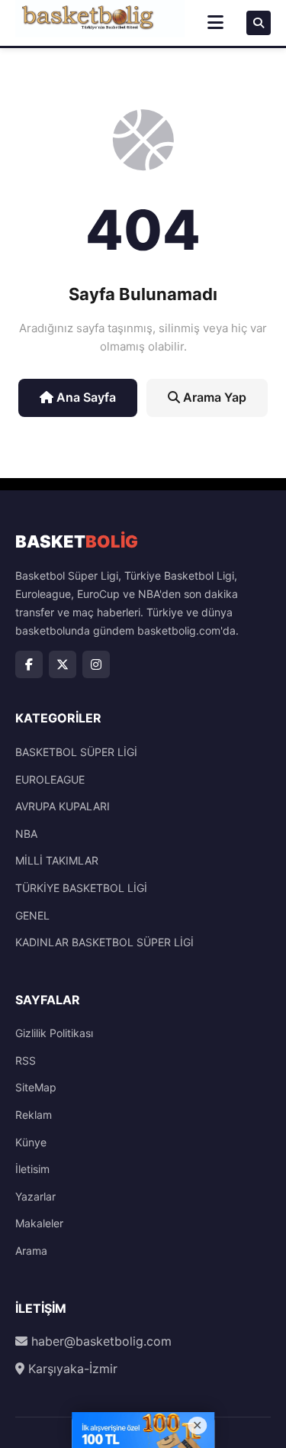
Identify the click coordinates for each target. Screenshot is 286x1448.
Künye (31, 1142)
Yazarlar (35, 1196)
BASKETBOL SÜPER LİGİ (76, 751)
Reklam (33, 1114)
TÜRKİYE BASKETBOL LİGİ (81, 887)
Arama (31, 1250)
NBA (26, 833)
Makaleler (39, 1223)
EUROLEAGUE (50, 779)
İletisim (32, 1168)
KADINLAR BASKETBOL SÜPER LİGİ (104, 942)
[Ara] (258, 23)
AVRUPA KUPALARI (62, 806)
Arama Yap (213, 397)
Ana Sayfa (84, 397)
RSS (25, 1060)
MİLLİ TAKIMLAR (56, 860)
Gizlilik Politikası (54, 1032)
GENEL (32, 915)
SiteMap (35, 1087)
